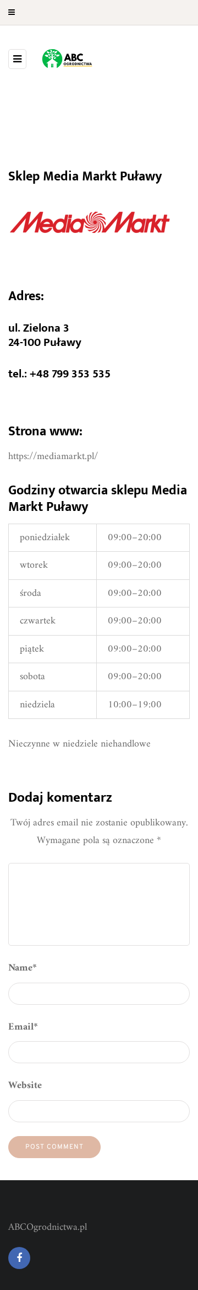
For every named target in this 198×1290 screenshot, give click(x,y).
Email (23, 1027)
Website (25, 1085)
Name (22, 968)
